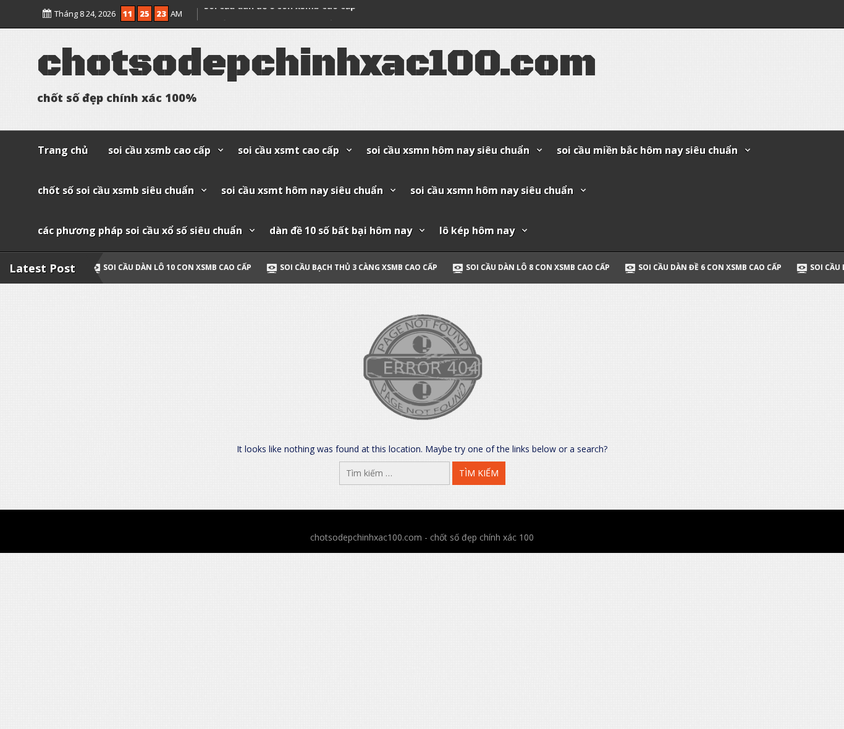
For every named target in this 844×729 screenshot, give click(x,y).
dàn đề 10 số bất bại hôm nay (340, 230)
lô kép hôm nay (477, 230)
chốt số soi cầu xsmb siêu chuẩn (116, 190)
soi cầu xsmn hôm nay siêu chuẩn (448, 150)
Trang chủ (63, 150)
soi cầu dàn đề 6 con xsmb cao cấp (280, 13)
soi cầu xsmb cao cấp (159, 150)
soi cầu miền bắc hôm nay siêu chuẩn (647, 150)
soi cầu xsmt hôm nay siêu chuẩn (302, 190)
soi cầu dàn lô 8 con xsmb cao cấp (486, 267)
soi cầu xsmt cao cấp (288, 150)
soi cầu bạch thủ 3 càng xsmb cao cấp (306, 267)
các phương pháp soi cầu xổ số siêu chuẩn (140, 230)
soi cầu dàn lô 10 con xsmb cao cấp (125, 267)
